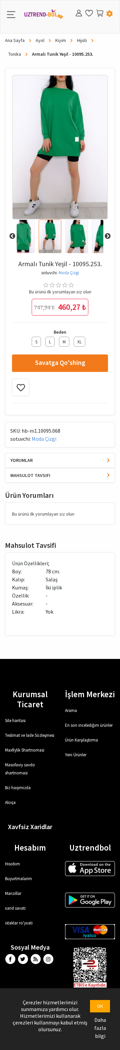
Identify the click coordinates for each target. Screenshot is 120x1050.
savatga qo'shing (60, 362)
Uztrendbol (90, 847)
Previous (12, 236)
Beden (60, 332)
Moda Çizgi (69, 273)
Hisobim (12, 864)
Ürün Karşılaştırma (81, 740)
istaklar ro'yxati (19, 923)
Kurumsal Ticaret (30, 699)
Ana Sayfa (15, 40)
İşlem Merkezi (90, 694)
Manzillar (13, 893)
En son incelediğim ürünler (89, 725)
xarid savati (15, 908)
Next (107, 236)
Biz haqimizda (18, 788)
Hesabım (30, 847)
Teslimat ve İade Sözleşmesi (29, 735)
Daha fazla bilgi (100, 1027)
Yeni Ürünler (75, 755)
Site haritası (15, 720)
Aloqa (10, 802)
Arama (71, 710)
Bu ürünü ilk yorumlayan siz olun (60, 292)
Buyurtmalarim (18, 878)
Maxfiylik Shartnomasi (24, 750)
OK (100, 1006)
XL (79, 342)
